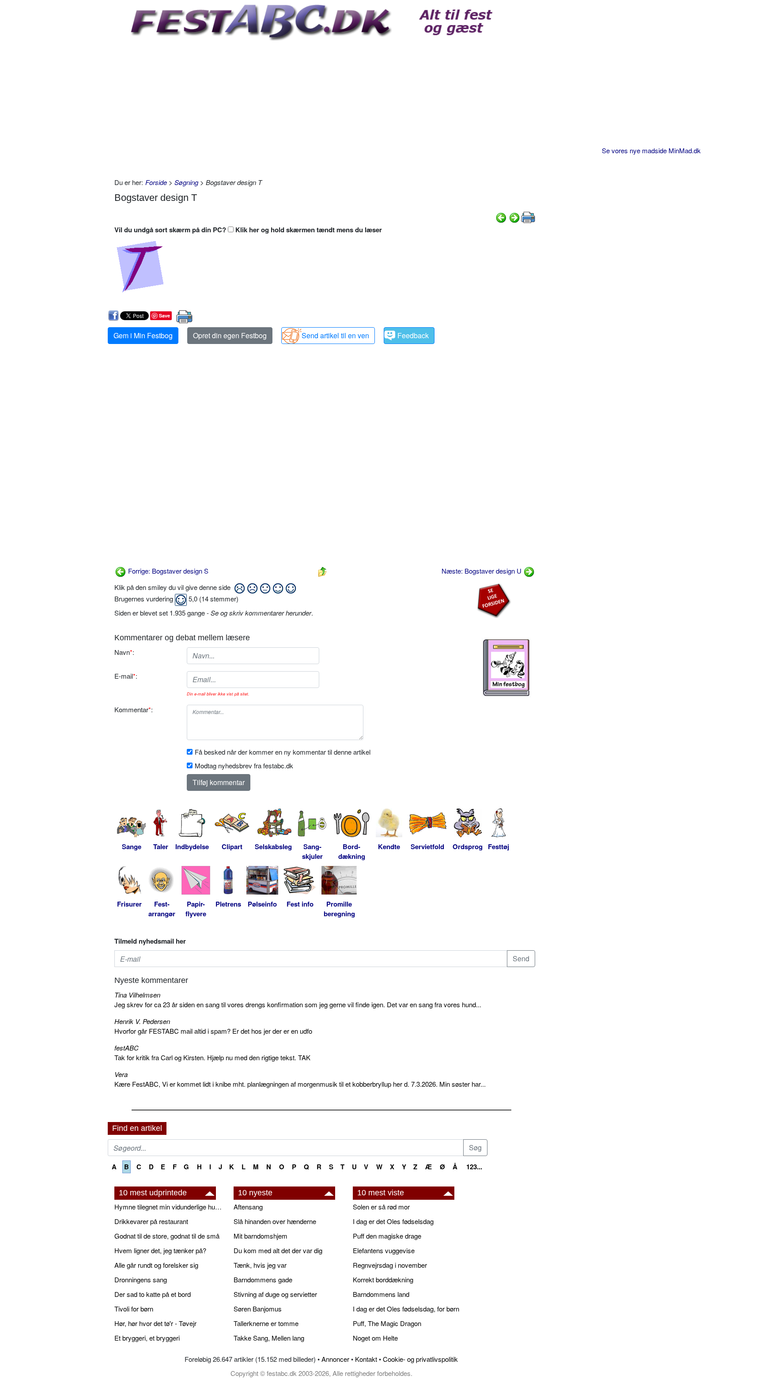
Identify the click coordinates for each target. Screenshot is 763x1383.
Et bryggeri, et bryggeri (147, 1337)
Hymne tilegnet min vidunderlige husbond (169, 1206)
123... (474, 1166)
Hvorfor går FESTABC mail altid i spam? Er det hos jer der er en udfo (213, 1030)
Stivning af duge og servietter (275, 1294)
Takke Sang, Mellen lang (269, 1337)
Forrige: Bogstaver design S (167, 570)
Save (164, 315)
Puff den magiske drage (387, 1235)
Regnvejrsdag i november (390, 1265)
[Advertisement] (324, 107)
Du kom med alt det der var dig (278, 1250)
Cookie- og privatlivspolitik (420, 1359)
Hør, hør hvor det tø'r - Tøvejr (155, 1323)
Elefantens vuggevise (384, 1250)
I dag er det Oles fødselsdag (393, 1221)
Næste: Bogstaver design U (482, 570)
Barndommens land (381, 1294)
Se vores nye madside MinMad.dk (651, 150)
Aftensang (248, 1206)
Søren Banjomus (258, 1308)
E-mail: (125, 675)
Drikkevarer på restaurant (151, 1221)
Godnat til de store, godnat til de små (166, 1235)
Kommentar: (133, 709)
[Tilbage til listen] (322, 570)
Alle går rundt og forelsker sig (156, 1265)
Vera (121, 1074)
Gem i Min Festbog (143, 335)
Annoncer (335, 1359)
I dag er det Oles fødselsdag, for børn (406, 1308)
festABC (126, 1047)
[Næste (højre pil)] (514, 216)
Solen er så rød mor (381, 1206)
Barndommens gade (263, 1279)
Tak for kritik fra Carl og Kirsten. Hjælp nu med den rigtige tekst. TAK (212, 1057)
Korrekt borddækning (383, 1279)
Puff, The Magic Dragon (387, 1323)
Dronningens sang (140, 1279)
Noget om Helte (375, 1337)
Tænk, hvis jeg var (260, 1265)
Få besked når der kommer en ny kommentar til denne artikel (282, 751)
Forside (156, 182)
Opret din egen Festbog (230, 335)
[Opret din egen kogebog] (506, 668)
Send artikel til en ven (335, 335)
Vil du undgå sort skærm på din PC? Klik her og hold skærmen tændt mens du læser (248, 229)
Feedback (413, 335)
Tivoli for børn (133, 1308)
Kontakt (366, 1359)
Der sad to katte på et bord (152, 1294)
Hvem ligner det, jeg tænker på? (160, 1250)
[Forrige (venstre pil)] (501, 216)
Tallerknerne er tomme (266, 1323)
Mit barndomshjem (260, 1235)
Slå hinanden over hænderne (275, 1221)
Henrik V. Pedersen (142, 1021)
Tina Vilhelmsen (137, 994)
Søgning (186, 182)
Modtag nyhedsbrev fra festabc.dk (244, 765)
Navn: (124, 652)
